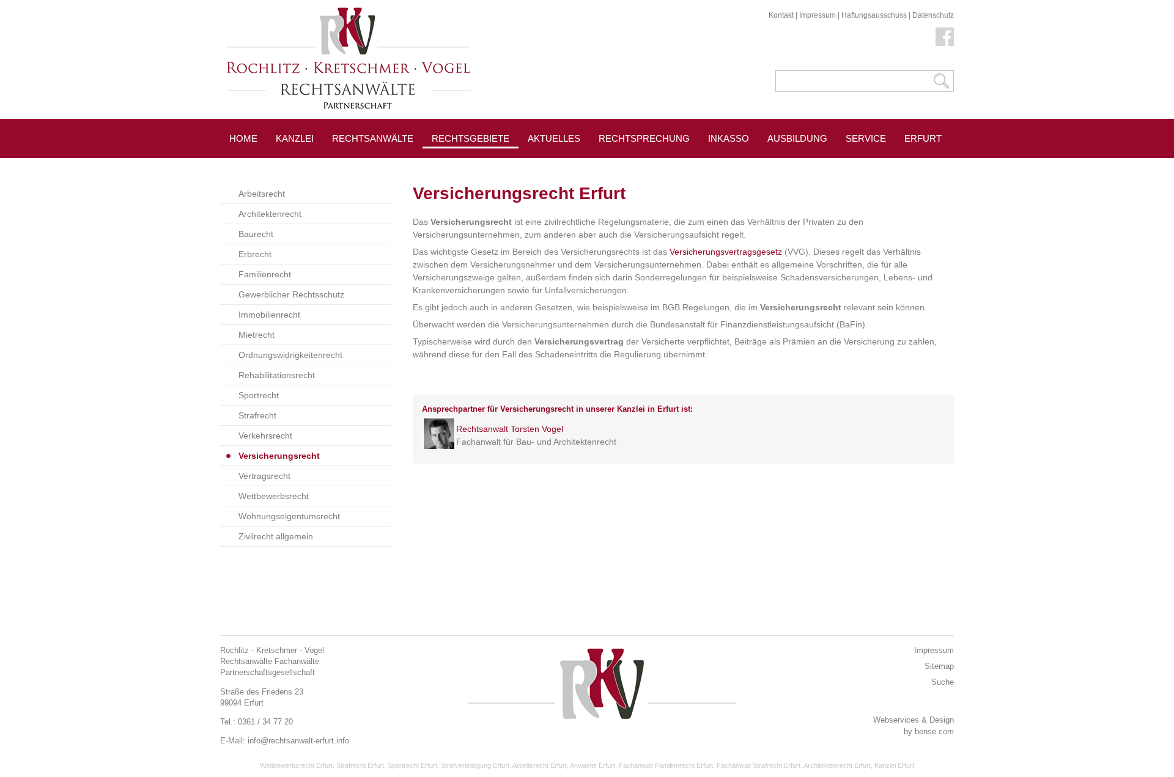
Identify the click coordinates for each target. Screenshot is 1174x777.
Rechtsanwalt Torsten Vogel (509, 429)
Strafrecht (257, 415)
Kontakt (781, 15)
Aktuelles (554, 138)
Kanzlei (295, 138)
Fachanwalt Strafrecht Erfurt (758, 765)
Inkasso (728, 138)
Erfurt (923, 138)
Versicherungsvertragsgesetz (726, 252)
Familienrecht (264, 274)
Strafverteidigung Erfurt (475, 765)
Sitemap (939, 666)
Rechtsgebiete (470, 138)
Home (243, 138)
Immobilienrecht (269, 314)
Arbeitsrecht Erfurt (539, 765)
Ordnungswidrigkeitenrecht (290, 355)
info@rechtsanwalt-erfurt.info (298, 740)
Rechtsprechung (644, 138)
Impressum (817, 15)
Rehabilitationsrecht (276, 375)
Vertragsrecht (264, 476)
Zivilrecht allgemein (275, 536)
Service (866, 138)
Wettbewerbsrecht (273, 496)
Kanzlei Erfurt (894, 765)
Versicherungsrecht (279, 456)
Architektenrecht (269, 214)
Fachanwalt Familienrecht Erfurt (666, 765)
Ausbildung (797, 138)
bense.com (934, 731)
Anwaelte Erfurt (592, 765)
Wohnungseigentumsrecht (289, 516)
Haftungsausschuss (874, 15)
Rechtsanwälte (372, 138)
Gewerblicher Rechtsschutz (291, 294)
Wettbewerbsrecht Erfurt (296, 765)
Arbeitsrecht (261, 194)
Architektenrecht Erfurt (837, 765)
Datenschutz (933, 15)
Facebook (945, 36)
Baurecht (255, 234)
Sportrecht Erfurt (412, 765)
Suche (942, 682)
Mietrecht (256, 335)
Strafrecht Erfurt (360, 765)
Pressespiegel (566, 166)
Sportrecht (258, 395)
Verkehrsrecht (265, 435)
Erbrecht (254, 254)
